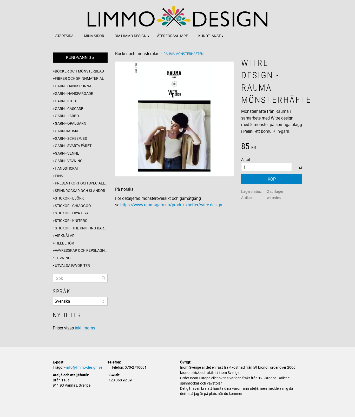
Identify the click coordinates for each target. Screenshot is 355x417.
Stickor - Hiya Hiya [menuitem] (72, 212)
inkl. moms (85, 328)
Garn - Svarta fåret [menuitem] (73, 145)
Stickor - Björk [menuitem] (69, 198)
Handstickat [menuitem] (67, 168)
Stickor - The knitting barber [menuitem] (81, 228)
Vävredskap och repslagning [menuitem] (81, 250)
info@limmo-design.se (84, 367)
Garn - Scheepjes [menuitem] (71, 138)
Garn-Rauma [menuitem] (66, 130)
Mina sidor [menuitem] (94, 35)
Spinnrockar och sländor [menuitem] (80, 190)
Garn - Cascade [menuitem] (69, 108)
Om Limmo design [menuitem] (131, 35)
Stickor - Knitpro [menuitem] (71, 220)
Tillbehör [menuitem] (64, 243)
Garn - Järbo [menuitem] (67, 115)
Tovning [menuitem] (63, 257)
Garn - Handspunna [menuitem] (73, 85)
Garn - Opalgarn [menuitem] (70, 123)
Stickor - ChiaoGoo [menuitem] (73, 205)
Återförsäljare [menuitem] (172, 35)
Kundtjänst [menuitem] (209, 35)
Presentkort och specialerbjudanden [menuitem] (81, 183)
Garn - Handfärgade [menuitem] (74, 93)
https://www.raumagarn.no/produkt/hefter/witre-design (171, 205)
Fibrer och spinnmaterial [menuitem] (79, 78)
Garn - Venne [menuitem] (67, 153)
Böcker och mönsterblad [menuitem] (79, 71)
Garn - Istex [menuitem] (66, 100)
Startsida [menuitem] (64, 35)
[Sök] (104, 278)
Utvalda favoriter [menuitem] (72, 265)
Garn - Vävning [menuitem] (69, 160)
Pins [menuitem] (59, 175)
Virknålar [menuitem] (65, 235)
